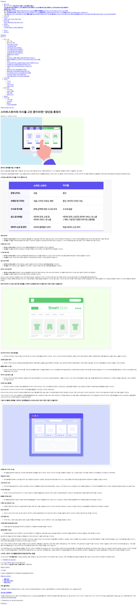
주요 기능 (6, 4)
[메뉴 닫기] (5, 36)
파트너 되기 (19, 22)
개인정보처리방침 (11, 597)
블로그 (11, 27)
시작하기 (6, 32)
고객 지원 (6, 26)
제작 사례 (13, 22)
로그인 (6, 30)
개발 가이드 (18, 19)
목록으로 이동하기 (6, 576)
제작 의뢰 (6, 20)
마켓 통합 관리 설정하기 (9, 559)
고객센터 (6, 27)
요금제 (6, 24)
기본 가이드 (11, 19)
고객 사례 (6, 15)
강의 (5, 19)
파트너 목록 (7, 22)
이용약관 (3, 597)
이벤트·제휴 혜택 (18, 27)
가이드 (6, 17)
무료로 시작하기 (5, 107)
